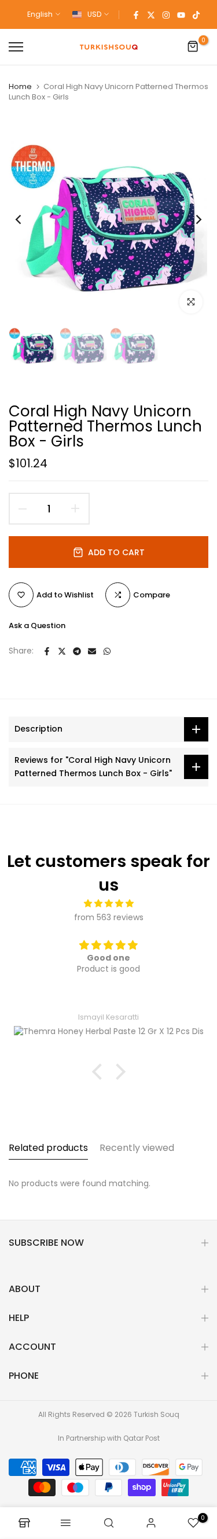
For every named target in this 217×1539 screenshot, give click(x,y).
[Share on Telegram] (77, 651)
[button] (99, 1072)
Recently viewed (137, 1147)
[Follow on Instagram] (166, 14)
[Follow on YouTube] (181, 14)
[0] (193, 46)
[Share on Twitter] (62, 651)
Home (20, 87)
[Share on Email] (92, 651)
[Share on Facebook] (47, 651)
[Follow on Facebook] (136, 14)
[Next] (191, 219)
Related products (48, 1147)
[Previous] (26, 219)
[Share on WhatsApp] (107, 651)
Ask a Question (37, 625)
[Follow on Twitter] (151, 14)
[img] (108, 903)
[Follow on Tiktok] (196, 14)
